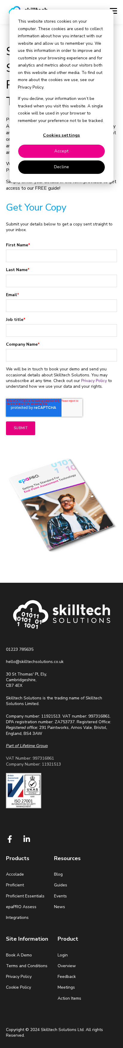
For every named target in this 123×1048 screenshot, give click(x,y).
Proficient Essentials (25, 896)
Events (60, 896)
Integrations (17, 917)
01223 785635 (19, 649)
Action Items (69, 998)
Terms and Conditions (26, 965)
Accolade (15, 874)
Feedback (67, 976)
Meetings (66, 987)
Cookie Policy (18, 987)
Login (63, 955)
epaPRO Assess (21, 906)
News (59, 906)
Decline (61, 167)
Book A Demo (19, 955)
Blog (58, 874)
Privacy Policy (94, 381)
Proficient (15, 885)
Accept (61, 151)
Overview (67, 965)
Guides (60, 885)
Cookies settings (61, 135)
